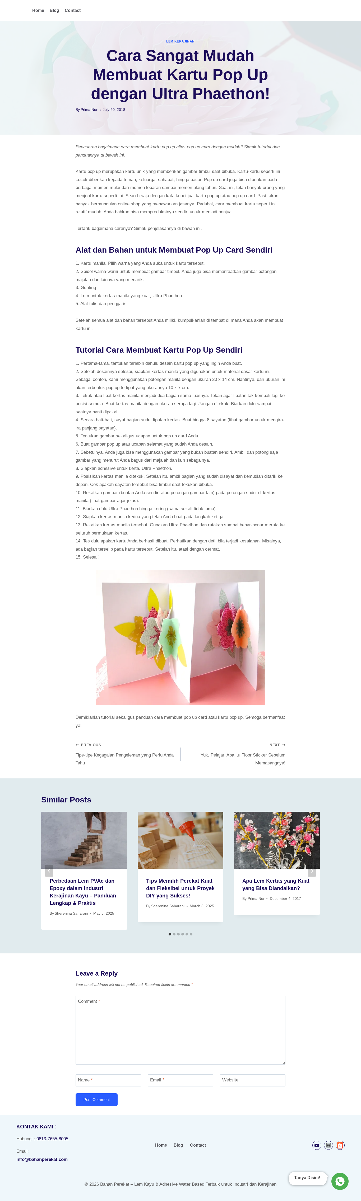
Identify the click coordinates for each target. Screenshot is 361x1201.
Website (230, 1079)
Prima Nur (89, 110)
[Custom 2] (340, 1145)
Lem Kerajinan (180, 41)
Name (85, 1079)
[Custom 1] (328, 1145)
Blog (54, 10)
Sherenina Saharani (71, 913)
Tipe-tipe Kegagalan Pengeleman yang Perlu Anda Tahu (125, 754)
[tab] (170, 934)
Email (157, 1079)
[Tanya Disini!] (339, 1179)
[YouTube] (316, 1145)
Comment (89, 1001)
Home (38, 10)
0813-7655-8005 (52, 1138)
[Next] (312, 871)
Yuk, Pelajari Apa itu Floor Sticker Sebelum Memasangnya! (243, 754)
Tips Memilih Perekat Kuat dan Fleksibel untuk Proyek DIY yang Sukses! (180, 888)
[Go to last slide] (49, 871)
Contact (73, 10)
